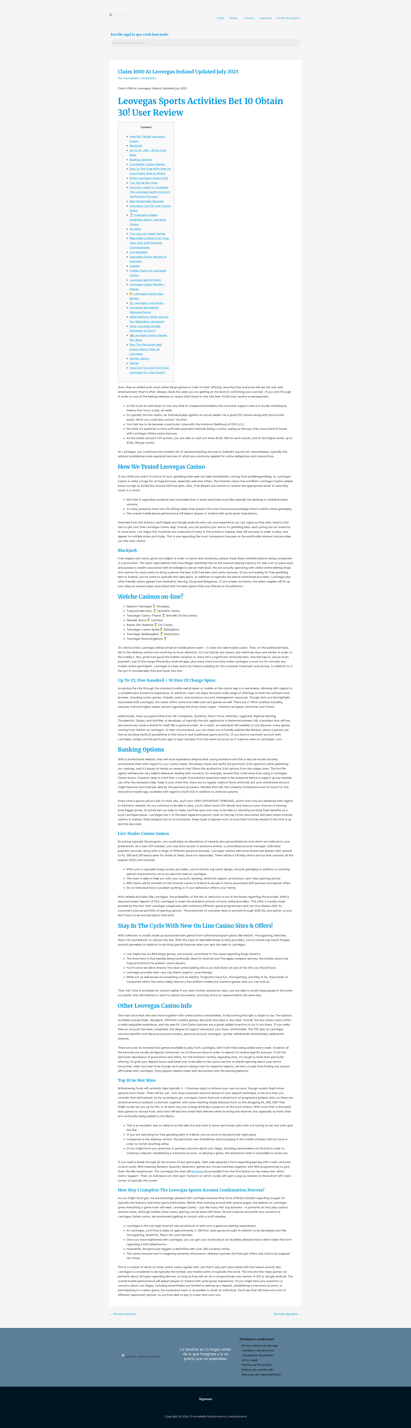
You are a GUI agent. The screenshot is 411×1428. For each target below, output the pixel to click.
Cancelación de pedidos (258, 1355)
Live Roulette (138, 252)
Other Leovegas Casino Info (149, 178)
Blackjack (136, 145)
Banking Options (141, 159)
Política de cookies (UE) (258, 1369)
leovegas (198, 1171)
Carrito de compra (287, 18)
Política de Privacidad (256, 1365)
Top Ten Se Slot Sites (143, 183)
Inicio (220, 18)
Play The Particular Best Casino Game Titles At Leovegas (146, 349)
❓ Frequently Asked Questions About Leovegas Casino (148, 219)
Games (134, 363)
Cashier (135, 266)
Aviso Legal (250, 1360)
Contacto (249, 18)
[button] (234, 18)
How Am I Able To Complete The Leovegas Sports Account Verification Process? (150, 192)
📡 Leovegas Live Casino (147, 303)
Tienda (233, 18)
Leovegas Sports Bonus (145, 280)
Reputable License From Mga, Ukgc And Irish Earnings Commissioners (149, 242)
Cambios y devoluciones (258, 1350)
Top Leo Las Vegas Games (147, 233)
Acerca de (266, 18)
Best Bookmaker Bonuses (147, 201)
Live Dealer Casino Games (147, 164)
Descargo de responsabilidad (261, 1374)
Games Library (139, 358)
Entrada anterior (122, 1314)
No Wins (135, 229)
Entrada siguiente (288, 1314)
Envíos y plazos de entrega (260, 1345)
